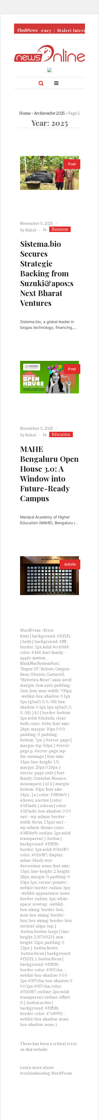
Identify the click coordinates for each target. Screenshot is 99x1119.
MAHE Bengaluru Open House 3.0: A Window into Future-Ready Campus (49, 473)
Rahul (30, 230)
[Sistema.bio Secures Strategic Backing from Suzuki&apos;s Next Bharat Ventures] (49, 185)
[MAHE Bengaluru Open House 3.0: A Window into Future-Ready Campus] (49, 390)
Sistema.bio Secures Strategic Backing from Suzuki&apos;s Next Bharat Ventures (46, 273)
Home (25, 113)
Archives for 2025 (49, 113)
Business (60, 229)
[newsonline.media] (49, 53)
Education (61, 434)
